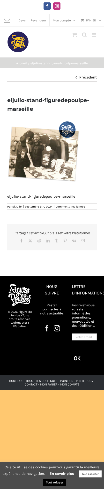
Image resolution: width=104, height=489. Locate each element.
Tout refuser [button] (54, 482)
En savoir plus (62, 473)
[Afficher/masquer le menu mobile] (94, 34)
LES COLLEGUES (47, 381)
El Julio (17, 206)
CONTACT (31, 384)
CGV (90, 381)
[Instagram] (57, 328)
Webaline (20, 326)
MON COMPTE (69, 384)
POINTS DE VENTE (72, 381)
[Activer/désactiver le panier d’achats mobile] (74, 34)
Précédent (88, 77)
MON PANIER (49, 384)
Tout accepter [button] (90, 474)
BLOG (29, 381)
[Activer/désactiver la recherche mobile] (84, 34)
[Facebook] (47, 328)
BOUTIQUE (16, 381)
